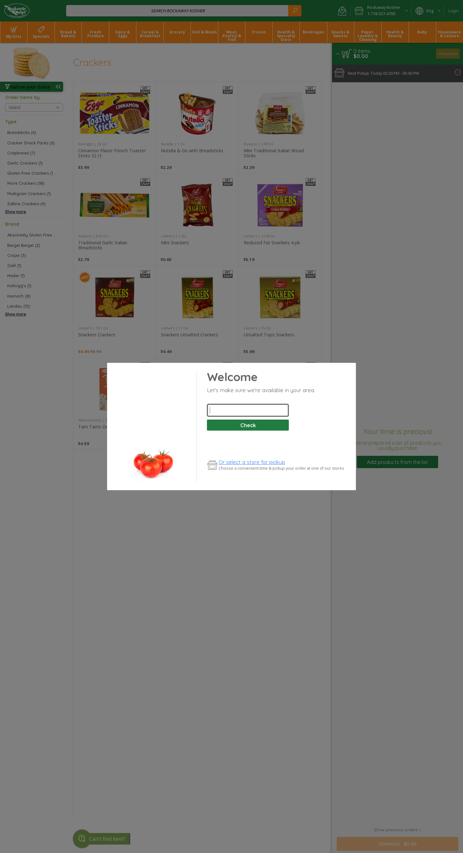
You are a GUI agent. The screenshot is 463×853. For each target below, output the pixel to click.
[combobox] (248, 410)
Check (248, 425)
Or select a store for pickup (252, 462)
